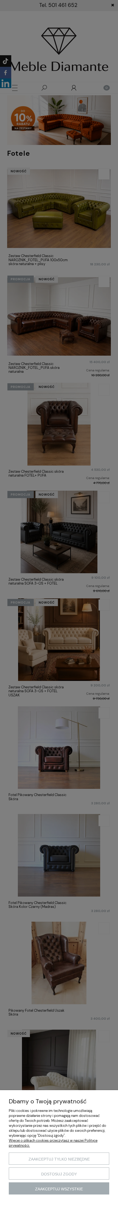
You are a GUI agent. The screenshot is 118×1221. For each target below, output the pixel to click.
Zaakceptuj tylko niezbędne (59, 1159)
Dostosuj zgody (59, 1174)
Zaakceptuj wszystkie (59, 1189)
